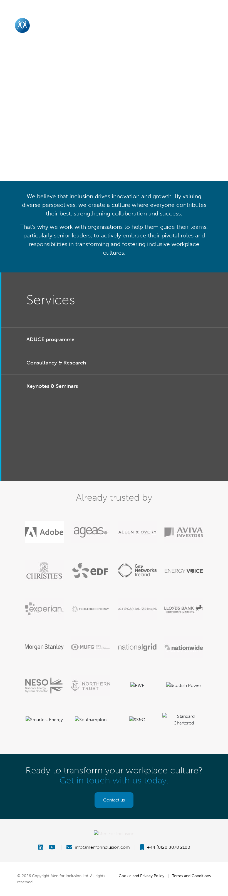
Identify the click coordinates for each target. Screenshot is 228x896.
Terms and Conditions (191, 875)
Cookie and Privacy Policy (141, 875)
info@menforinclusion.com (102, 847)
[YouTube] (52, 847)
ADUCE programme (50, 339)
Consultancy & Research (56, 362)
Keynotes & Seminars (52, 386)
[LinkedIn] (43, 847)
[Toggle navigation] (218, 25)
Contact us (114, 800)
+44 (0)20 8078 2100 (168, 847)
